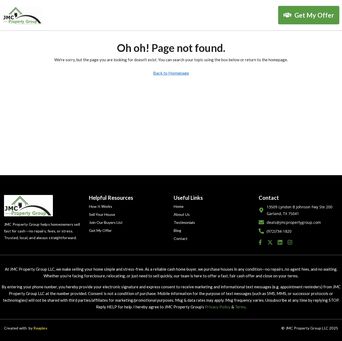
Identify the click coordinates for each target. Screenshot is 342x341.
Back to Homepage (171, 72)
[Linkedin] (280, 242)
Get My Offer (100, 230)
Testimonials (184, 222)
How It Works (100, 206)
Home (179, 206)
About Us (182, 214)
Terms (240, 306)
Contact (181, 238)
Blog (177, 230)
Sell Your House (102, 214)
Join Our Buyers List (106, 222)
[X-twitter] (270, 242)
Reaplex (40, 328)
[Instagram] (290, 242)
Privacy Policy (218, 306)
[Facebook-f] (260, 242)
